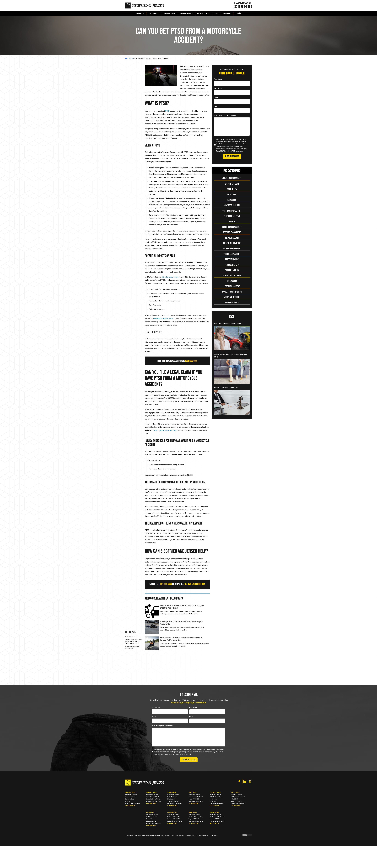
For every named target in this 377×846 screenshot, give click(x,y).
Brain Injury (232, 189)
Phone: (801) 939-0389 (195, 801)
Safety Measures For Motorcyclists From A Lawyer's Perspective (181, 638)
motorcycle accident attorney (165, 430)
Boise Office (150, 812)
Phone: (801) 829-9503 (174, 803)
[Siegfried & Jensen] (144, 5)
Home (125, 58)
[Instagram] (250, 781)
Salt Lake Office (130, 792)
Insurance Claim (232, 237)
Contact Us (227, 13)
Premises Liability (232, 264)
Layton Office (235, 792)
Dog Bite (232, 221)
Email (216, 106)
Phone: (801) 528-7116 (153, 801)
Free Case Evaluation (242, 2)
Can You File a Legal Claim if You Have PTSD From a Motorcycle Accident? (133, 641)
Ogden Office (171, 792)
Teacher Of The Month (210, 835)
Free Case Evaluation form (194, 584)
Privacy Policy (179, 835)
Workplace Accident (232, 297)
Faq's (193, 835)
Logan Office (192, 812)
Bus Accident (232, 194)
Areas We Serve (202, 13)
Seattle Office (214, 812)
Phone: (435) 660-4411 (217, 803)
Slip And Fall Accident (232, 275)
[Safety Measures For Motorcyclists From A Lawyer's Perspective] (152, 643)
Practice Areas (185, 13)
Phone (216, 97)
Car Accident (232, 200)
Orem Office (192, 792)
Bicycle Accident (232, 183)
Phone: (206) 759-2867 (217, 821)
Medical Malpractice (232, 243)
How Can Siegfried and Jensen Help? (132, 647)
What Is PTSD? (130, 636)
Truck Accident (169, 13)
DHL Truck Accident (232, 216)
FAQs (216, 13)
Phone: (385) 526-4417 (195, 821)
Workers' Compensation (232, 291)
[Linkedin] (244, 781)
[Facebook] (239, 781)
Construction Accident (231, 210)
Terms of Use (169, 835)
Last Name (218, 88)
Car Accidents (154, 13)
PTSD (167, 111)
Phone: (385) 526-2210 (238, 803)
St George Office (215, 792)
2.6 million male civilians (170, 277)
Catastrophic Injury (232, 205)
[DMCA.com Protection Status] (245, 835)
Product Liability (232, 270)
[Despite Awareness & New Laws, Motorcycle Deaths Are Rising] (152, 611)
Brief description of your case (225, 115)
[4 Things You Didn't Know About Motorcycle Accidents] (152, 627)
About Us (139, 13)
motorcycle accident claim (163, 318)
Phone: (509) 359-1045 (174, 821)
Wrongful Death (232, 302)
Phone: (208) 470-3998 (153, 823)
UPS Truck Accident (232, 286)
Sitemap (188, 835)
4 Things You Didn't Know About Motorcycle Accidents (181, 622)
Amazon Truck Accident (231, 178)
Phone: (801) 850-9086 (132, 803)
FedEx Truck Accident (232, 232)
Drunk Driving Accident (231, 227)
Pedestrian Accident (232, 254)
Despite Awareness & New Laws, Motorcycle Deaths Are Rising (182, 606)
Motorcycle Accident (232, 248)
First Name (218, 79)
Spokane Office (172, 812)
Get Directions (130, 805)
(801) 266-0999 (242, 7)
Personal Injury (232, 259)
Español (239, 13)
